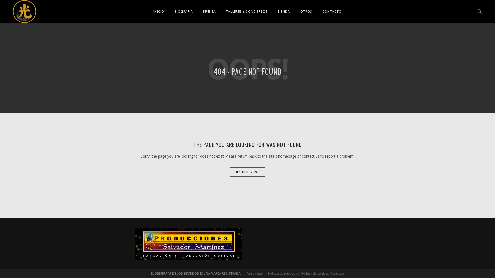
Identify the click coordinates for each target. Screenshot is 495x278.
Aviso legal (255, 273)
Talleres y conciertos (246, 11)
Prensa (209, 11)
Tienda (284, 11)
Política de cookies (315, 273)
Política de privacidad (282, 273)
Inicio (158, 11)
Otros (306, 11)
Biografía (184, 11)
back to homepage (247, 172)
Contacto (332, 11)
